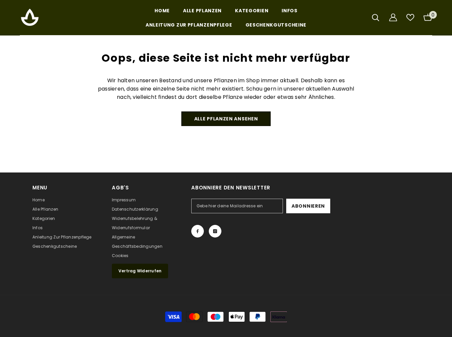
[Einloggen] (393, 17)
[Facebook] (197, 231)
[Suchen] (375, 17)
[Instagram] (215, 231)
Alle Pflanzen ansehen (226, 118)
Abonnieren (308, 206)
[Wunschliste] (410, 17)
